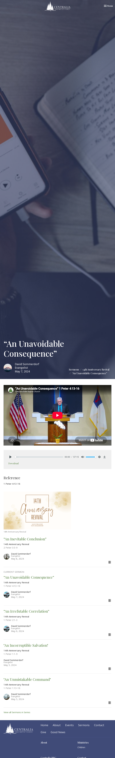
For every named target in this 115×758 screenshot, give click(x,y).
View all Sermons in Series (17, 712)
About (57, 725)
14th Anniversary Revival (96, 369)
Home (44, 725)
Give (43, 732)
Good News (58, 732)
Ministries (83, 742)
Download (13, 463)
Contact (99, 725)
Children (81, 747)
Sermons (74, 369)
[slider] (38, 457)
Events (69, 725)
